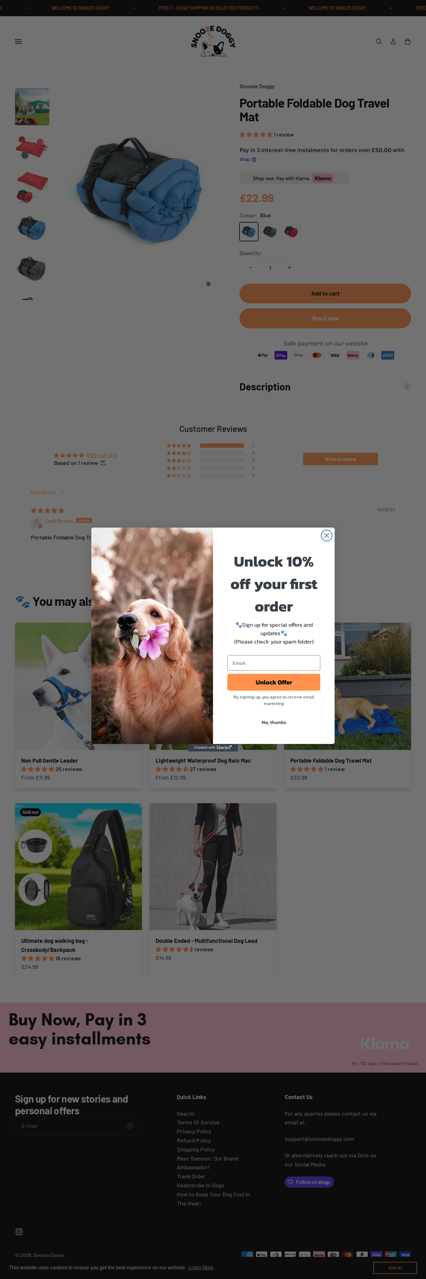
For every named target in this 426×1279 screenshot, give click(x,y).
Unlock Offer (274, 682)
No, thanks (274, 722)
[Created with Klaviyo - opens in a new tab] (213, 747)
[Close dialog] (326, 535)
